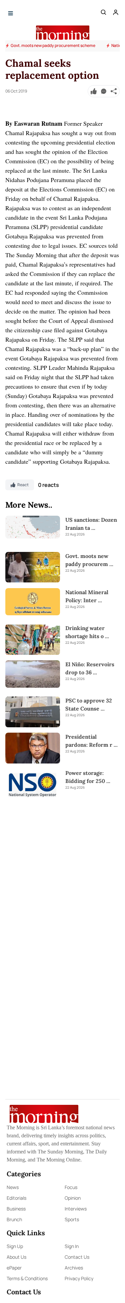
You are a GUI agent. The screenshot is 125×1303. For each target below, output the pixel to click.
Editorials (16, 1198)
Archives (74, 1267)
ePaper (14, 1267)
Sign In (72, 1246)
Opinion (73, 1198)
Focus (71, 1187)
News (13, 1187)
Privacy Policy (79, 1278)
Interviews (76, 1208)
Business (16, 1208)
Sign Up (15, 1246)
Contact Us (77, 1257)
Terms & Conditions (27, 1278)
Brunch (14, 1219)
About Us (16, 1257)
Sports (72, 1219)
